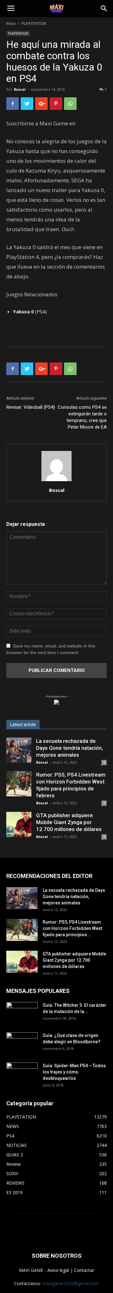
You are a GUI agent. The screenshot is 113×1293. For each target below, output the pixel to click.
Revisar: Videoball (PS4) (30, 407)
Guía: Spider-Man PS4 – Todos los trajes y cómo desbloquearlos (74, 1072)
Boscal (20, 89)
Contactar (84, 1270)
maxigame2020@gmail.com (70, 1283)
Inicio (11, 23)
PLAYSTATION (34, 23)
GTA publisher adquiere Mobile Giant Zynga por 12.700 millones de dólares (69, 822)
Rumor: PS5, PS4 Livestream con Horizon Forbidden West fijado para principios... (72, 928)
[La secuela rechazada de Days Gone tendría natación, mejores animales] (18, 750)
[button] (104, 8)
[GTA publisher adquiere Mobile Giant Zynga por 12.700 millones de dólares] (18, 824)
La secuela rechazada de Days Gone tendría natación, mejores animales (69, 748)
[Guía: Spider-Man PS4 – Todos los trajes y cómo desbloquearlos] (22, 1071)
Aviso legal (58, 1270)
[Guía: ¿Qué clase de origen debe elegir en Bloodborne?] (22, 1041)
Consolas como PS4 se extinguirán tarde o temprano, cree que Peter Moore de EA (82, 417)
